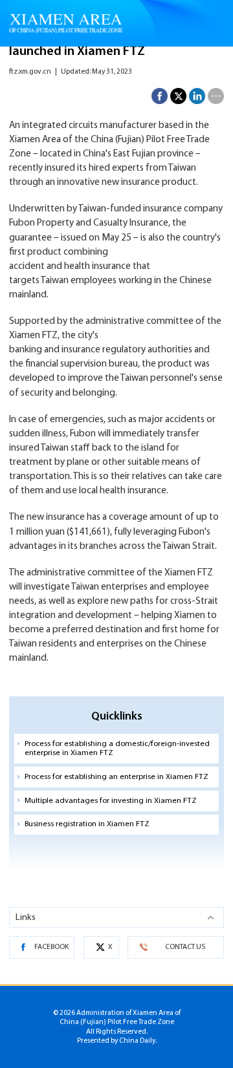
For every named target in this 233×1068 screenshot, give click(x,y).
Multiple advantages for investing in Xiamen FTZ (111, 801)
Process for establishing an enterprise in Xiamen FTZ (116, 777)
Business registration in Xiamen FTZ (87, 824)
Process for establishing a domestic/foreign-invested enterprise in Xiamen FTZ (117, 748)
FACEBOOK (51, 947)
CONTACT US (185, 947)
